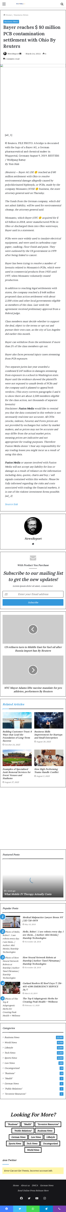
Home (8, 15)
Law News (9, 1063)
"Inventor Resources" (15, 1094)
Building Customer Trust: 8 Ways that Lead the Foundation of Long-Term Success (17, 736)
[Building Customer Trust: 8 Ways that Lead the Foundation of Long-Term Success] (17, 720)
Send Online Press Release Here (33, 1190)
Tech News (9, 1052)
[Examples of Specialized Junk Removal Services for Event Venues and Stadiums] (17, 758)
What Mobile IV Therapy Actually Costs (27, 894)
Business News (21, 15)
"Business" (9, 1073)
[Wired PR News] (21, 3)
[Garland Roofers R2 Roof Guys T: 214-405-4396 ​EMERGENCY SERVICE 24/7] (11, 988)
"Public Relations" (13, 1088)
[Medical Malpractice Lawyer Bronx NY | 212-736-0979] (11, 922)
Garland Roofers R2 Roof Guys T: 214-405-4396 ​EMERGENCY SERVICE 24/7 (42, 986)
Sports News (10, 1058)
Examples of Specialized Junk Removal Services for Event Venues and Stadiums (16, 774)
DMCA (35, 1185)
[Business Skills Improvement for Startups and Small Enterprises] (48, 720)
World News (10, 1042)
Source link (11, 504)
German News (11, 1083)
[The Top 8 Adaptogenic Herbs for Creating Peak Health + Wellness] (11, 1007)
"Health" (8, 1078)
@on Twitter (9, 1160)
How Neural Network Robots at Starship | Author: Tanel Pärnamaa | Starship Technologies (41, 960)
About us (25, 1185)
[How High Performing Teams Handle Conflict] (48, 758)
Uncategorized (11, 1068)
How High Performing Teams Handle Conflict (46, 771)
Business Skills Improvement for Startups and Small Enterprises (48, 734)
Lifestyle (8, 1047)
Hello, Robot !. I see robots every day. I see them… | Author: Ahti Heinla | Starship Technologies (43, 934)
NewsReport (13, 53)
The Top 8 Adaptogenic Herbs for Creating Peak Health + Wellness (40, 1000)
